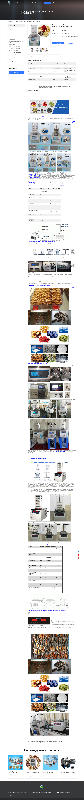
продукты (25, 2)
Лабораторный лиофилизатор (55, 741)
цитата (47, 2)
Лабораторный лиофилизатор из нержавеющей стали (15, 772)
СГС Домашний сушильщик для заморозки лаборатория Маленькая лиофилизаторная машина (50, 772)
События (29, 2)
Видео (33, 2)
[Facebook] (78, 552)
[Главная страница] (9, 3)
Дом (18, 2)
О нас (21, 2)
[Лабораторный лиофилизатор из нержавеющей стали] (15, 762)
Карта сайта (11, 798)
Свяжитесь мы (38, 2)
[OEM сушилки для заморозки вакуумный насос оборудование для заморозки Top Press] (33, 762)
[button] (10, 765)
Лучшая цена (58, 43)
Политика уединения (18, 798)
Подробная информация (35, 56)
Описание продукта (52, 56)
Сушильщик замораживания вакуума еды (39, 741)
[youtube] (78, 555)
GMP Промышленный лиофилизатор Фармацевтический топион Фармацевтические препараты (68, 772)
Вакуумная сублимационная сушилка (36, 742)
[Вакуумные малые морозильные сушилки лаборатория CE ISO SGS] (39, 35)
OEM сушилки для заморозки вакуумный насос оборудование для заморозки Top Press (32, 772)
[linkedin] (78, 558)
